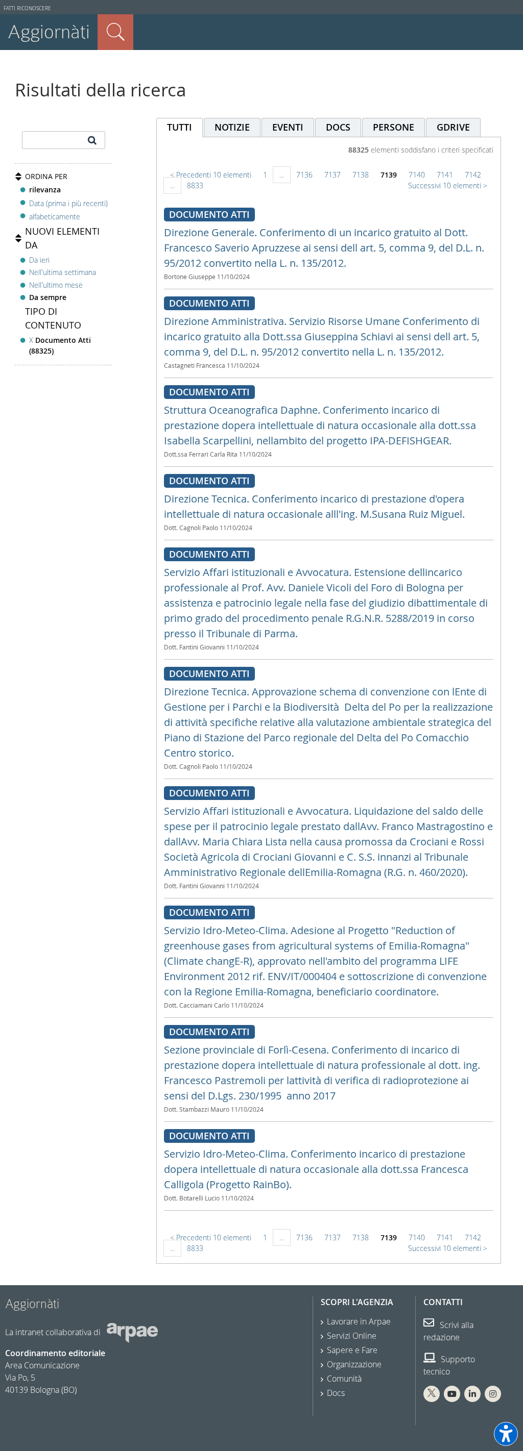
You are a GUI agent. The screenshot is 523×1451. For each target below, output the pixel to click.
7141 (445, 175)
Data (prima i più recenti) (68, 203)
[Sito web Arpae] (132, 1332)
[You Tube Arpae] (452, 1393)
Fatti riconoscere (27, 8)
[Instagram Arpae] (493, 1393)
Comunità (344, 1378)
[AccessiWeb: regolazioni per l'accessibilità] (506, 1434)
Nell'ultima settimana (62, 272)
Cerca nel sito (115, 32)
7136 (304, 175)
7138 (360, 175)
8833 (195, 185)
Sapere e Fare (352, 1350)
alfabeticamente (54, 216)
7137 (332, 175)
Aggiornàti (49, 32)
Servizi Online (351, 1335)
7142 (473, 175)
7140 (417, 175)
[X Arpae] (431, 1393)
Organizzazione (354, 1364)
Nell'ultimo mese (56, 285)
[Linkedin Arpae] (472, 1393)
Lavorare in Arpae (359, 1321)
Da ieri (39, 260)
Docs (336, 1392)
